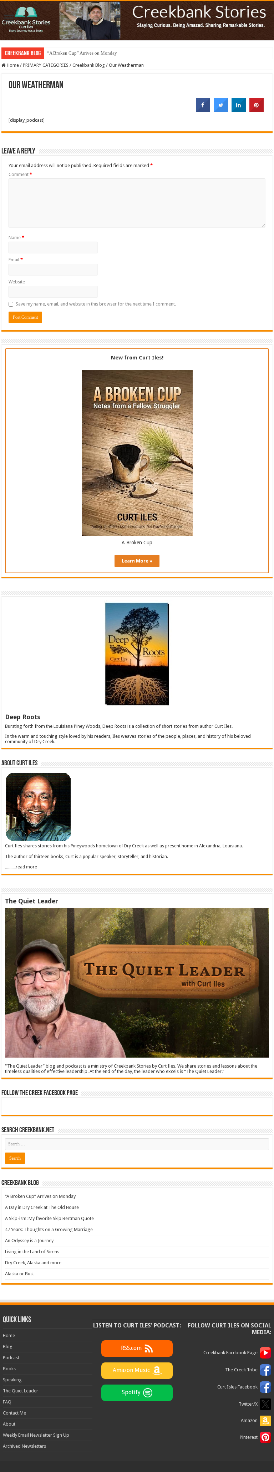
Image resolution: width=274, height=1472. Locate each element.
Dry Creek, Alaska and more (33, 1262)
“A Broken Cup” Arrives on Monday (82, 53)
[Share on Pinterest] (256, 110)
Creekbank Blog (88, 65)
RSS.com (131, 1348)
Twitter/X (248, 1404)
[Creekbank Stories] (137, 20)
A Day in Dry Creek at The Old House (42, 1207)
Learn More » (137, 561)
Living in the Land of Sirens (32, 1251)
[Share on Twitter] (221, 110)
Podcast (11, 1357)
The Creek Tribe (241, 1369)
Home (12, 65)
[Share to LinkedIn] (239, 110)
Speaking (12, 1379)
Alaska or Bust (19, 1273)
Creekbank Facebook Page (230, 1352)
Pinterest (249, 1437)
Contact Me (14, 1413)
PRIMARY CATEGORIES (45, 65)
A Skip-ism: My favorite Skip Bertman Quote (49, 1218)
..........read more (21, 866)
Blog (7, 1346)
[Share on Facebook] (203, 110)
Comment (20, 174)
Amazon (249, 1420)
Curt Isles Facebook (237, 1387)
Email (16, 259)
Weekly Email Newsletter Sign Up (36, 1435)
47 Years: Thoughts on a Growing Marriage (49, 1229)
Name (16, 237)
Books (9, 1368)
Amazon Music (131, 1370)
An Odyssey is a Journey (29, 1240)
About (9, 1424)
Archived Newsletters (24, 1446)
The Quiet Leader (20, 1390)
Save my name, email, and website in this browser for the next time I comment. (96, 304)
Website (17, 281)
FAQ (7, 1402)
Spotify (131, 1392)
